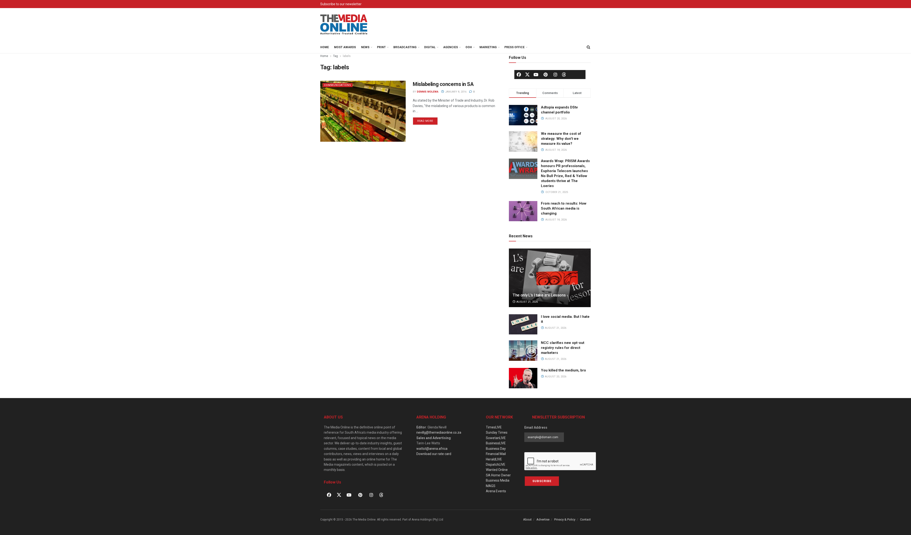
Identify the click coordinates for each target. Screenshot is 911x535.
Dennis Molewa (427, 91)
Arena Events (496, 491)
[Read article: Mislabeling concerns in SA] (363, 111)
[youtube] (536, 74)
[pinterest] (545, 74)
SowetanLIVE (496, 438)
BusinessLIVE (496, 443)
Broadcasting (405, 47)
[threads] (564, 74)
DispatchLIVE (495, 464)
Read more (427, 119)
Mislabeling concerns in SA (443, 84)
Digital (430, 47)
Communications (337, 85)
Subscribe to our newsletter (341, 4)
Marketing (488, 47)
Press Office (514, 47)
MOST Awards (345, 47)
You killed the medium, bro (563, 370)
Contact (585, 519)
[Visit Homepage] (344, 24)
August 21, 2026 (527, 301)
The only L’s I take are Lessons (539, 295)
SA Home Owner (498, 475)
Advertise (542, 519)
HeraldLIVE (494, 459)
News (365, 47)
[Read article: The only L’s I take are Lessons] (550, 278)
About (527, 519)
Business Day (496, 449)
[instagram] (555, 74)
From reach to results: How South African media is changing (563, 208)
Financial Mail (496, 454)
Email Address (535, 427)
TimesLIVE (494, 427)
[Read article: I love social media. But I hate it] (523, 324)
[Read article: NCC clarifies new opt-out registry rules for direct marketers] (523, 350)
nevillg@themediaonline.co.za (438, 432)
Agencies (450, 47)
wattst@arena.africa (431, 449)
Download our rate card (433, 454)
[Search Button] (588, 47)
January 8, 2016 (455, 91)
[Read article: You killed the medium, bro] (523, 378)
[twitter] (527, 74)
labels (347, 56)
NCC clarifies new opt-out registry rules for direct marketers (562, 348)
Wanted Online (497, 470)
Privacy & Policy (564, 519)
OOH (468, 47)
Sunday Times (496, 432)
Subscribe (541, 481)
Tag (335, 56)
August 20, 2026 (555, 376)
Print (381, 47)
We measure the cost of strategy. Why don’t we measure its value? (561, 138)
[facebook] (519, 74)
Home (324, 47)
